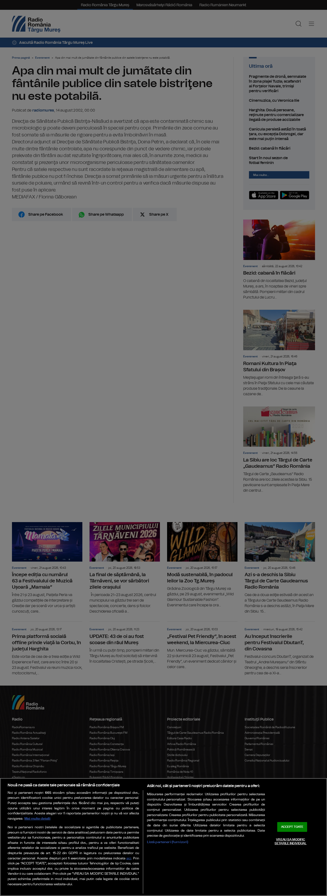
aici (128, 858)
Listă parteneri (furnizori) (167, 842)
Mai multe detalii (37, 818)
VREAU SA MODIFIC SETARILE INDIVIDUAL (290, 841)
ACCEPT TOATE (292, 826)
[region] (163, 837)
